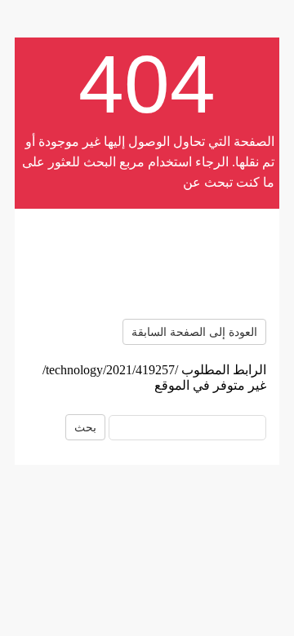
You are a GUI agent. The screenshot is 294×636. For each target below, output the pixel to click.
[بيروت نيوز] (147, 264)
